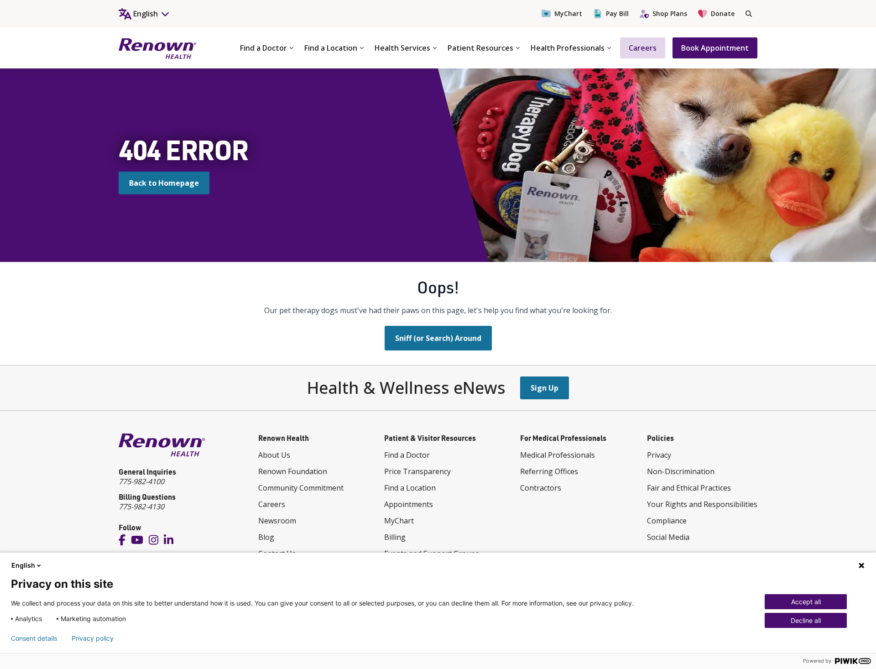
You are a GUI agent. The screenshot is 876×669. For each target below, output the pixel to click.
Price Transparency (417, 471)
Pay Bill (617, 13)
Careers (643, 48)
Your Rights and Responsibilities (702, 504)
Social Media (668, 537)
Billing (395, 537)
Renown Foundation (292, 471)
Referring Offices (549, 471)
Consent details (34, 638)
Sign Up (544, 388)
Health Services (402, 48)
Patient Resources (480, 48)
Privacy (659, 455)
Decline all (806, 620)
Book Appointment (715, 48)
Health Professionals (568, 48)
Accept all (806, 602)
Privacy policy (93, 638)
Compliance (667, 521)
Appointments (408, 504)
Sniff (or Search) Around (438, 338)
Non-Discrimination (680, 471)
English (23, 565)
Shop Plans (669, 13)
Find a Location (330, 48)
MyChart (568, 13)
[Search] (748, 13)
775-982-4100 (141, 481)
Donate (723, 13)
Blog (266, 537)
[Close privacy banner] (861, 565)
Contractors (540, 488)
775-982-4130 (141, 507)
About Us (274, 455)
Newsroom (277, 521)
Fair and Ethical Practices (689, 488)
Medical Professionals (557, 455)
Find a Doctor (263, 48)
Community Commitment (301, 488)
